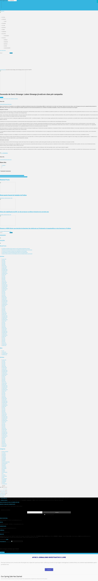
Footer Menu (2, 552)
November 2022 (4, 317)
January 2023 (4, 314)
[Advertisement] (49, 61)
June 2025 (3, 277)
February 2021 (4, 344)
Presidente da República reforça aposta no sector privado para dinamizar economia (16, 248)
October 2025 (4, 271)
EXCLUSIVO (4, 33)
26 (0, 494)
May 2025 (3, 278)
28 (2, 494)
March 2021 (4, 342)
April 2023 (3, 310)
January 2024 (4, 399)
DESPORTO (4, 27)
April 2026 (3, 264)
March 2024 (4, 296)
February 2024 (4, 297)
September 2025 (5, 273)
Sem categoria (4, 478)
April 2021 (3, 341)
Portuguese (12, 0)
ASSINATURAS (4, 6)
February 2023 (4, 313)
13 (1, 491)
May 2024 (3, 293)
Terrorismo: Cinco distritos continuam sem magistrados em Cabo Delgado (14, 251)
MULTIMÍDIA (4, 468)
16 (4, 491)
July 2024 (3, 291)
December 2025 (4, 269)
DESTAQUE (4, 455)
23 (4, 493)
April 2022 (3, 326)
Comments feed (4, 353)
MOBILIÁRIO (6, 41)
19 (0, 493)
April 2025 (3, 279)
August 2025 (4, 274)
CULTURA (3, 25)
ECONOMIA (4, 23)
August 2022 (4, 320)
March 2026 (4, 265)
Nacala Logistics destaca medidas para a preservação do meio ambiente (12, 175)
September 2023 (5, 304)
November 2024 (4, 286)
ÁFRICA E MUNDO (5, 7)
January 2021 (4, 345)
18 (6, 491)
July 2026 (3, 260)
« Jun (1, 496)
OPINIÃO (3, 29)
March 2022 (4, 327)
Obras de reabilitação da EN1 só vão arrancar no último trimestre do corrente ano (24, 212)
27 (1, 494)
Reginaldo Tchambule (14, 98)
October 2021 (4, 333)
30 (4, 494)
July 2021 (3, 337)
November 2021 (4, 332)
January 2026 (4, 268)
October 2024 (4, 287)
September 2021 (5, 335)
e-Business (4, 37)
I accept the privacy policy (49, 514)
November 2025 (4, 270)
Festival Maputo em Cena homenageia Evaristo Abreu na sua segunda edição (15, 252)
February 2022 (4, 328)
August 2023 (4, 305)
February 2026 (4, 266)
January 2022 (4, 329)
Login (3, 3)
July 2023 (3, 306)
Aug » (3, 496)
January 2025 (4, 283)
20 (1, 493)
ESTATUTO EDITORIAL (6, 2)
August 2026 (4, 259)
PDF (2, 473)
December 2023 (4, 300)
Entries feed (4, 352)
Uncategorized (4, 483)
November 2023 (4, 301)
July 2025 (3, 275)
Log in (3, 350)
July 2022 (3, 322)
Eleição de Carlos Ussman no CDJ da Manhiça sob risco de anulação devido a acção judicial (17, 253)
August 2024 (4, 390)
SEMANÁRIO (4, 31)
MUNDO (3, 469)
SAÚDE (5, 21)
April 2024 (3, 295)
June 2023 (3, 308)
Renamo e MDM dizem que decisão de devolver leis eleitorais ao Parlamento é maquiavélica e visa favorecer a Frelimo (35, 228)
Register (3, 5)
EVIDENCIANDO (4, 463)
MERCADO (4, 465)
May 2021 (3, 340)
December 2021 (4, 331)
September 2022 (5, 319)
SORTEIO (3, 482)
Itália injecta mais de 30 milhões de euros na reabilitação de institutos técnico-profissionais (17, 249)
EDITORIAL (4, 459)
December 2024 (4, 284)
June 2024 (3, 292)
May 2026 (3, 262)
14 (2, 491)
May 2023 (3, 309)
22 (3, 493)
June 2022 (3, 323)
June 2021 (3, 338)
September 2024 (5, 288)
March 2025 (4, 381)
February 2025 (4, 282)
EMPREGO (5, 39)
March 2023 (4, 311)
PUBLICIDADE (4, 476)
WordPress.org (4, 354)
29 (3, 494)
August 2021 (4, 336)
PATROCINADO (6, 35)
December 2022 (4, 315)
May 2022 (3, 324)
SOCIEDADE (4, 19)
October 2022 (4, 318)
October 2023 (4, 302)
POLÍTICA (3, 17)
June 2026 (3, 261)
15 (3, 491)
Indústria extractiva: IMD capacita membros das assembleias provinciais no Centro (13, 176)
